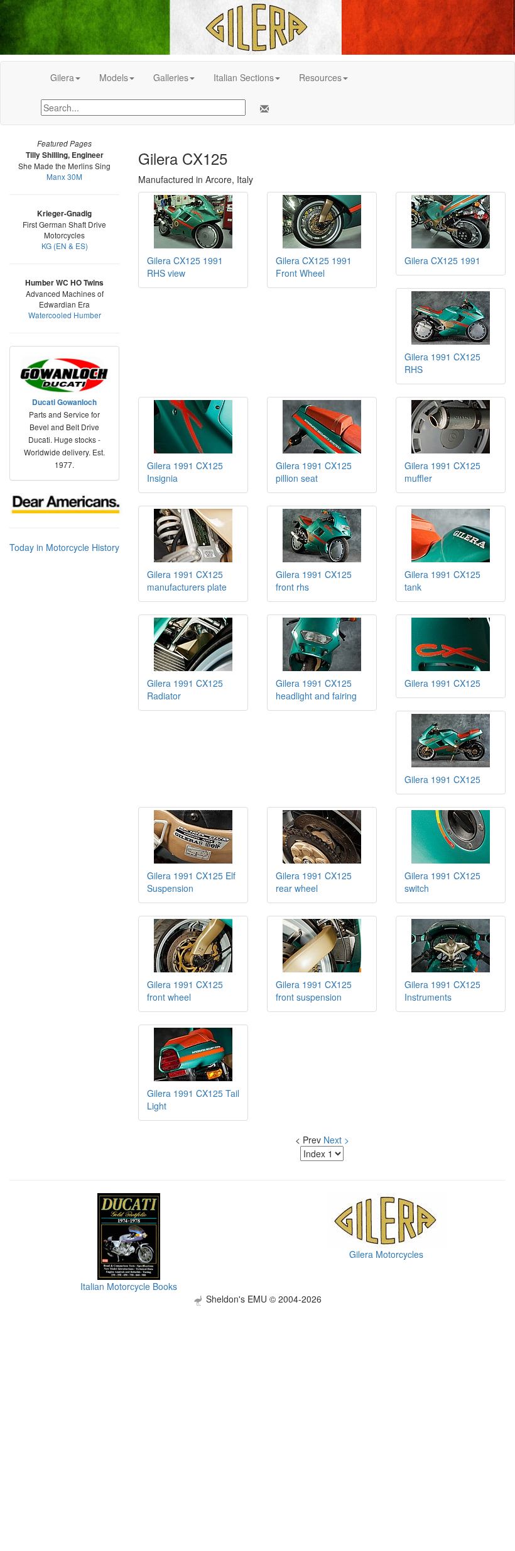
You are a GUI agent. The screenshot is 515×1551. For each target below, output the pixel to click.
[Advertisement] (257, 1394)
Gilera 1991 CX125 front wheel (185, 990)
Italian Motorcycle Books (128, 1286)
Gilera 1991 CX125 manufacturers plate (187, 580)
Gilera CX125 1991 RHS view (185, 266)
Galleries (170, 77)
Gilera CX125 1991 (442, 260)
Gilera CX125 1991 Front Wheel (314, 266)
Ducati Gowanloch (64, 402)
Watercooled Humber (64, 314)
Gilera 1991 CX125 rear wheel (314, 881)
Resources (320, 77)
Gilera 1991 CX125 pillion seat (314, 471)
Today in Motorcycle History (64, 547)
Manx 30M (64, 176)
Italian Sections (244, 77)
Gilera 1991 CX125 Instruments (442, 990)
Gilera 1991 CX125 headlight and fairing (316, 689)
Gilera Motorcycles (386, 1254)
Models (113, 77)
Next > (336, 1139)
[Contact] (262, 109)
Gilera (62, 77)
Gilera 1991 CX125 (442, 683)
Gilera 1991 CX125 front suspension (314, 990)
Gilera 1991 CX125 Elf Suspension (191, 881)
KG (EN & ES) (64, 245)
